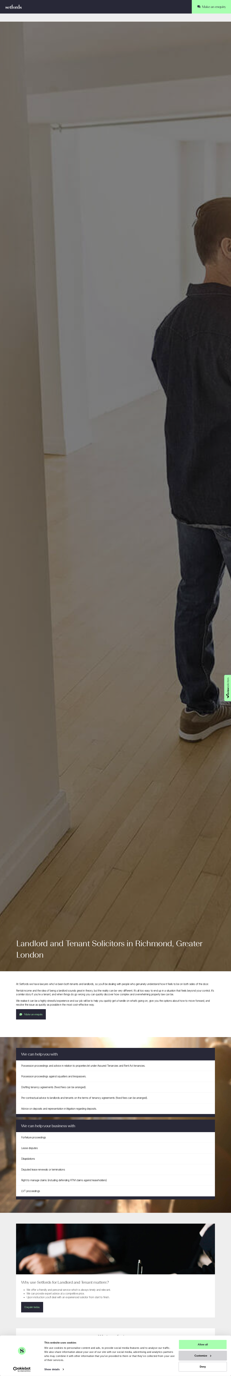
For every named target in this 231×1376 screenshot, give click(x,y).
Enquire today (32, 1307)
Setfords (13, 7)
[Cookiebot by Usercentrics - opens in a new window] (22, 1369)
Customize (200, 1355)
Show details (52, 1369)
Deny (203, 1366)
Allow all (203, 1344)
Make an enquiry (33, 1014)
